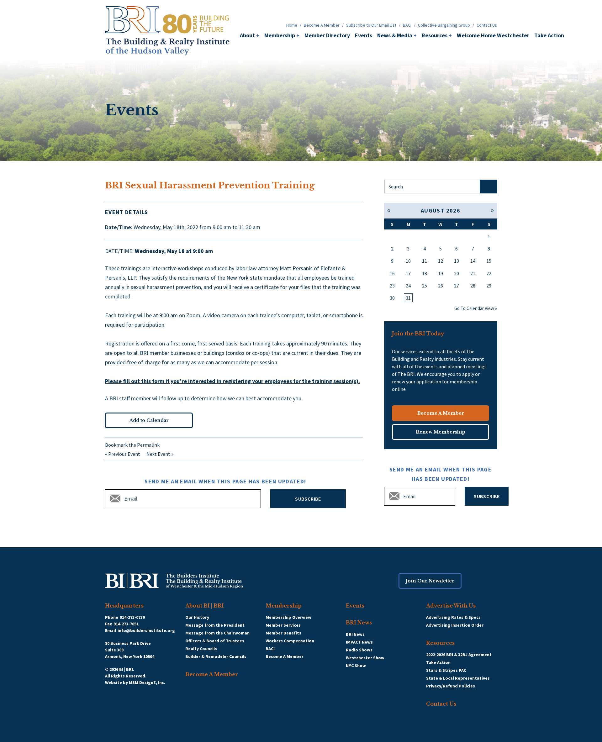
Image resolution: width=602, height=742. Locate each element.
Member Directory (327, 35)
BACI (407, 25)
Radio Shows (359, 650)
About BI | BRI (204, 606)
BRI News (359, 622)
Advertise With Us (451, 606)
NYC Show (356, 665)
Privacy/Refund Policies (450, 686)
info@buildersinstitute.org (146, 630)
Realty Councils (201, 648)
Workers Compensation (290, 641)
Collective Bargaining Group (444, 25)
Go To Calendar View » (475, 308)
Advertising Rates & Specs (453, 617)
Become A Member (322, 25)
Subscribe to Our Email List (371, 25)
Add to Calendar (149, 420)
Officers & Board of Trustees (214, 641)
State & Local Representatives (458, 678)
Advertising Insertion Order (454, 625)
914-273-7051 (126, 624)
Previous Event (124, 454)
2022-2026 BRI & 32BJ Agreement (459, 654)
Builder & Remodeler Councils (215, 656)
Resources (437, 35)
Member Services (283, 625)
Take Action (549, 35)
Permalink (148, 445)
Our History (197, 617)
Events (363, 35)
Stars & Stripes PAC (446, 670)
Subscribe (308, 499)
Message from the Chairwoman (217, 633)
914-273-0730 (132, 617)
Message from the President (215, 625)
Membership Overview (288, 617)
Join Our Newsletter (430, 581)
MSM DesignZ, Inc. (147, 682)
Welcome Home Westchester (493, 35)
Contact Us (487, 25)
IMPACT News (359, 642)
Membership (281, 35)
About (249, 35)
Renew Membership (440, 432)
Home (291, 25)
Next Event (158, 454)
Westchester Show (365, 657)
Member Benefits (283, 633)
